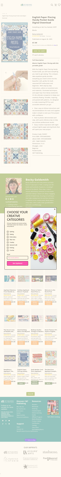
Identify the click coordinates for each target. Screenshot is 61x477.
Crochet (12, 250)
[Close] (55, 209)
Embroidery (13, 237)
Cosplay (12, 242)
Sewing (12, 234)
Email (8, 254)
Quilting (12, 231)
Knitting (12, 247)
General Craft (13, 245)
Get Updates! (17, 263)
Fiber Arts (12, 239)
